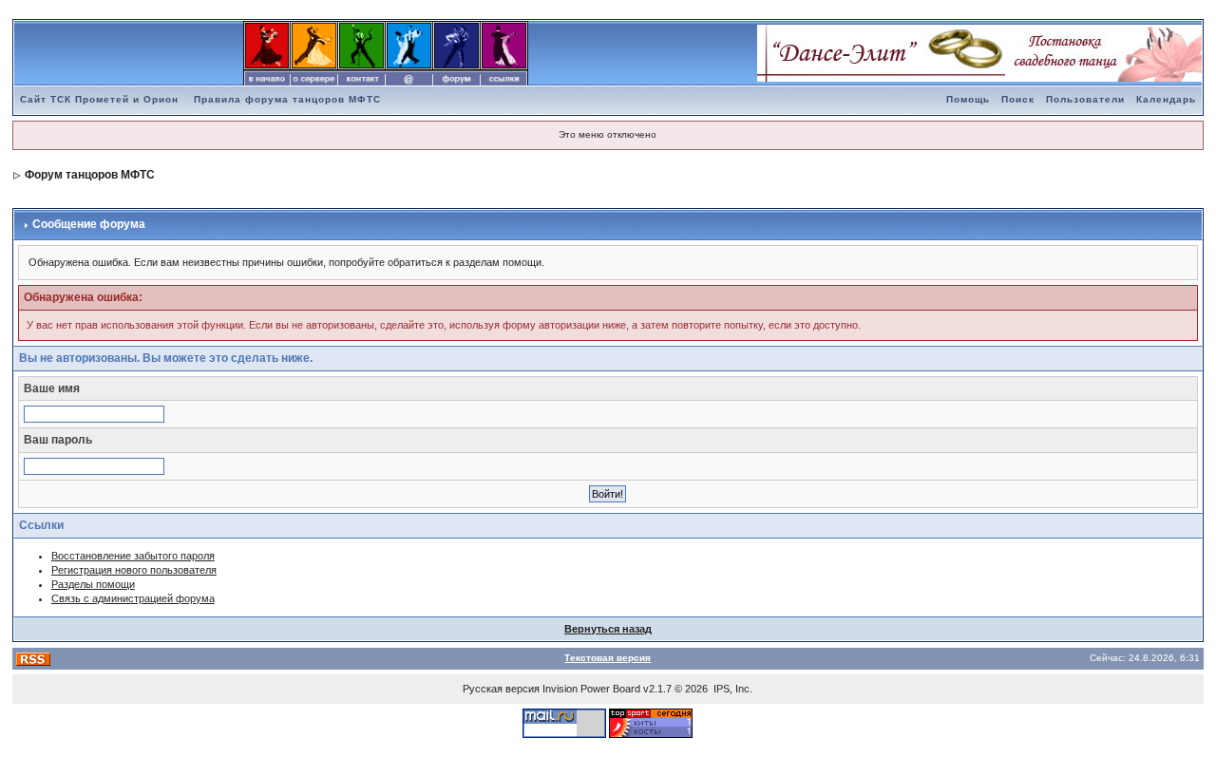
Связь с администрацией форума (133, 598)
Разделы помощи (93, 584)
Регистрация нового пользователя (134, 570)
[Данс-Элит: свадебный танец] (979, 52)
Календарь (1166, 99)
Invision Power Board (591, 688)
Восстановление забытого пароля (133, 555)
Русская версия (501, 688)
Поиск (1018, 99)
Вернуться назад (608, 628)
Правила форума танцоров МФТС (287, 99)
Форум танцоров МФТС (90, 174)
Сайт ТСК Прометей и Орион (99, 99)
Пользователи (1085, 99)
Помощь (968, 99)
